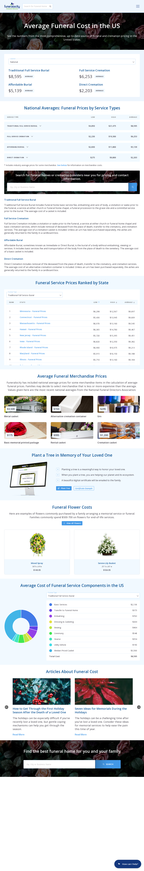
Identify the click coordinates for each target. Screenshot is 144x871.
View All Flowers (74, 523)
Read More (18, 734)
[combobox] (72, 62)
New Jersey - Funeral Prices (33, 335)
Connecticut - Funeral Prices (33, 317)
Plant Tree (65, 488)
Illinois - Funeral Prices (31, 359)
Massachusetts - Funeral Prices (35, 323)
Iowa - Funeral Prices (30, 341)
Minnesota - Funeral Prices (33, 311)
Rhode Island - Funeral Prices (34, 347)
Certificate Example (83, 488)
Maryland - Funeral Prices (32, 353)
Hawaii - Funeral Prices (31, 329)
